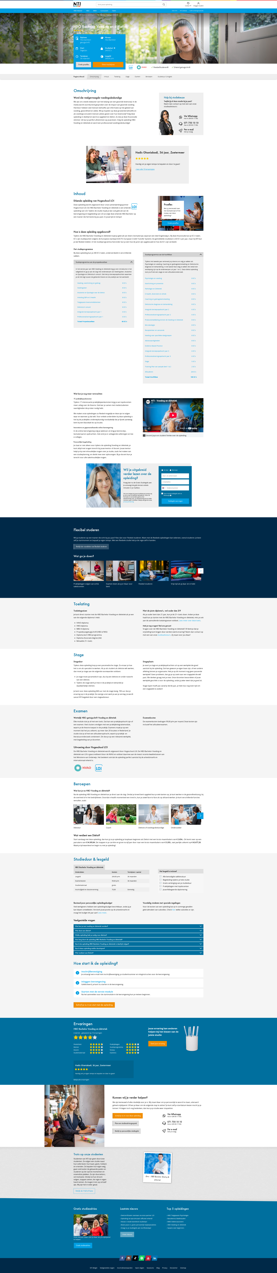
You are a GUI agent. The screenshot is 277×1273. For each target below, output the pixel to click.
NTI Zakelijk (183, 11)
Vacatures (150, 1268)
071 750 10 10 (191, 122)
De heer (166, 470)
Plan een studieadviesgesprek (126, 1123)
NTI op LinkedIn (155, 1258)
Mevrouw (174, 470)
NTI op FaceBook (122, 1258)
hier (173, 910)
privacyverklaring (128, 502)
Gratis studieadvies (85, 1209)
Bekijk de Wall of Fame (84, 1191)
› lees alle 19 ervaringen (145, 169)
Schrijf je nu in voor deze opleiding (128, 1116)
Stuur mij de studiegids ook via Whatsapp (173, 494)
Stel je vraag (188, 132)
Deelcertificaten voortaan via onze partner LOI (137, 1215)
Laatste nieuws (129, 1209)
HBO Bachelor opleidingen (87, 15)
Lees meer (102, 913)
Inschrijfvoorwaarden (125, 1268)
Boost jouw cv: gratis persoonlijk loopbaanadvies (138, 1225)
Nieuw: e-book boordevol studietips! (134, 1222)
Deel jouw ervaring (158, 1044)
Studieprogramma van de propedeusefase (91, 262)
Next (200, 571)
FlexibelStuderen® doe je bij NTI (77, 4)
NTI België (93, 1268)
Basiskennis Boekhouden (176, 1218)
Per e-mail (189, 129)
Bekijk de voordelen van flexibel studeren (91, 547)
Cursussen (104, 11)
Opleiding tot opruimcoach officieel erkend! (136, 1218)
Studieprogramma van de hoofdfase (158, 254)
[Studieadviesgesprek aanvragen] (92, 1225)
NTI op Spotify (142, 1258)
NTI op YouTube (148, 1258)
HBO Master (78, 11)
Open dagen (139, 1268)
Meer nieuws (127, 1234)
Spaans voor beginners (175, 1228)
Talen (114, 11)
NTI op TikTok (135, 1258)
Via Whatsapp (190, 116)
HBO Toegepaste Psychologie (177, 1215)
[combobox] (163, 488)
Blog (158, 1268)
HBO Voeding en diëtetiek (176, 1225)
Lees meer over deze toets (190, 620)
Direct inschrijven (108, 65)
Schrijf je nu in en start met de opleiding (94, 1005)
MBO (95, 11)
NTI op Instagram (129, 1258)
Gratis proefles (83, 65)
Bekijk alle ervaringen (81, 1080)
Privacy (164, 1268)
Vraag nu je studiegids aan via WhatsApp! (136, 1228)
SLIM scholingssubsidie (196, 11)
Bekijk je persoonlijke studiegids (127, 1131)
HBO (87, 11)
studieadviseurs (164, 635)
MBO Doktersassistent (175, 1222)
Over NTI (174, 11)
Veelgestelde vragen (107, 1268)
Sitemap (183, 1268)
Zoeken (164, 4)
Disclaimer (174, 1268)
